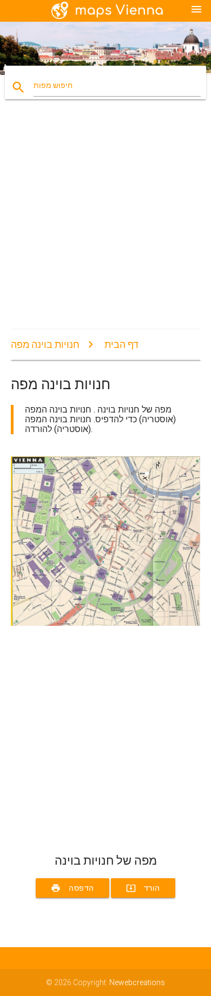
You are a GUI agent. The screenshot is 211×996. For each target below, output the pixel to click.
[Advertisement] (105, 223)
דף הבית (121, 344)
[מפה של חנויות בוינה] (106, 623)
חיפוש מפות (53, 85)
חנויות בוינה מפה (45, 344)
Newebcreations (137, 982)
